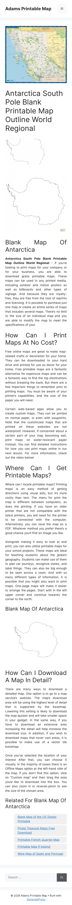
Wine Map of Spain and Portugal (40, 853)
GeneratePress (36, 899)
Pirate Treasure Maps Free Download (36, 831)
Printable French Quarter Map (38, 839)
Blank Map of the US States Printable (37, 819)
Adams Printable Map (28, 8)
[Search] (62, 877)
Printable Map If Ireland (34, 846)
